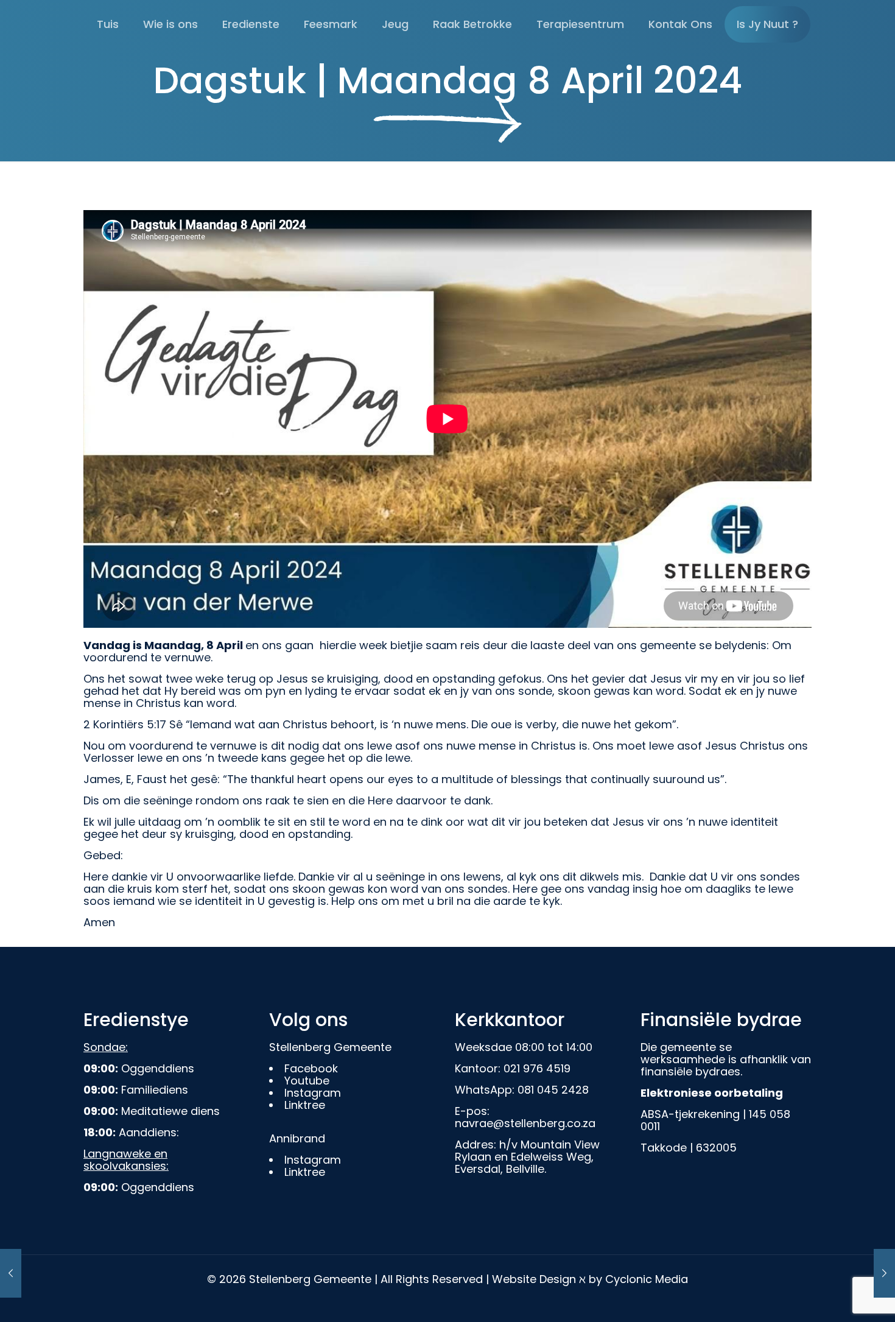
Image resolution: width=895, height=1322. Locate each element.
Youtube (306, 1080)
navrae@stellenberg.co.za (525, 1123)
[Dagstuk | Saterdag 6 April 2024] (884, 1273)
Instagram (312, 1092)
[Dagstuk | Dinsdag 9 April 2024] (10, 1273)
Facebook (311, 1068)
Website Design (534, 1279)
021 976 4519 (537, 1068)
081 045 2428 (553, 1089)
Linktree (304, 1105)
